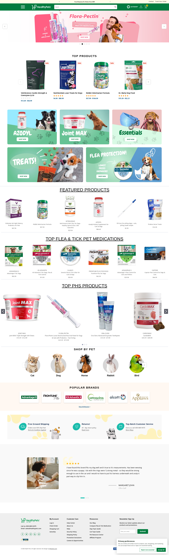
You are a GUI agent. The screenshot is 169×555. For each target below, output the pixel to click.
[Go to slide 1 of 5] (80, 44)
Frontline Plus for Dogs (98, 273)
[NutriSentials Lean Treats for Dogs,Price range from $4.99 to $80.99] (68, 75)
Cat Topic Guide (95, 532)
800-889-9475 (31, 526)
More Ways (129, 430)
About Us (70, 526)
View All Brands (84, 407)
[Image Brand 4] (95, 397)
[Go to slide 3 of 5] (84, 44)
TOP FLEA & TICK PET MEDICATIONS (84, 238)
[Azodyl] (32, 127)
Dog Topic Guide (95, 529)
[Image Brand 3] (73, 397)
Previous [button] (59, 2)
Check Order (54, 526)
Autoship (53, 532)
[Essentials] (137, 127)
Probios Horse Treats (155, 224)
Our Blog (93, 523)
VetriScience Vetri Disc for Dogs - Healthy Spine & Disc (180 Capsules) (70, 225)
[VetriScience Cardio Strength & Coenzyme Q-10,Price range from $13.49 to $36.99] (36, 75)
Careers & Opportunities (75, 540)
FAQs (68, 529)
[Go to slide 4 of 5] (86, 44)
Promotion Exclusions (74, 538)
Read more (85, 430)
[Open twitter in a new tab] (26, 534)
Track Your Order (160, 1)
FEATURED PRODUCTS (84, 189)
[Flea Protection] (124, 164)
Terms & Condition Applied (37, 430)
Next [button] (110, 2)
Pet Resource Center (96, 535)
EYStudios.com (53, 548)
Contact (151, 1)
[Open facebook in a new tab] (22, 534)
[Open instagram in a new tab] (30, 534)
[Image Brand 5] (118, 397)
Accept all (161, 550)
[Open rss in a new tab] (34, 534)
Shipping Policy (72, 535)
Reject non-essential (147, 550)
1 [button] (82, 497)
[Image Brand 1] (29, 397)
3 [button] (88, 497)
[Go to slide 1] (3, 311)
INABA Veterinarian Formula (42, 224)
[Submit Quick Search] (115, 7)
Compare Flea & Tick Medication (100, 526)
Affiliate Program (95, 538)
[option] (32, 364)
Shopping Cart (54, 529)
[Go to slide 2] (166, 311)
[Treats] (45, 164)
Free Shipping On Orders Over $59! (84, 1)
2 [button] (86, 497)
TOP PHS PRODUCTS (84, 285)
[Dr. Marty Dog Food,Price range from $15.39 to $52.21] (133, 75)
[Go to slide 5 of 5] (89, 44)
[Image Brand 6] (140, 397)
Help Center (71, 523)
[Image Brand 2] (51, 397)
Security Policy (72, 532)
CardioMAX (147, 336)
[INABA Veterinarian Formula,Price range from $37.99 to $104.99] (101, 75)
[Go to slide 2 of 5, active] (82, 44)
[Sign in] (141, 6)
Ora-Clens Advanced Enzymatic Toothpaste (105, 336)
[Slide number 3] (84, 26)
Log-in (52, 523)
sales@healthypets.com (33, 528)
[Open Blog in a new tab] (38, 534)
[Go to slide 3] (86, 344)
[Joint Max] (84, 127)
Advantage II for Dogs (14, 273)
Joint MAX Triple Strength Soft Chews (21, 336)
